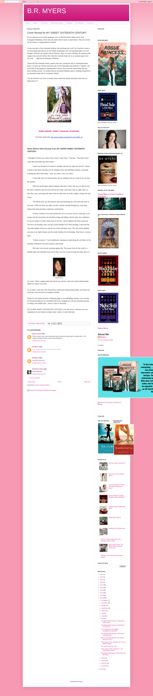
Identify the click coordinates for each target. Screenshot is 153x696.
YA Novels (44, 23)
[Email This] (52, 323)
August (103, 611)
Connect (90, 23)
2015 (101, 590)
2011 (101, 669)
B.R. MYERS (46, 11)
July (102, 613)
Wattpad (69, 23)
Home (27, 23)
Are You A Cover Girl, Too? (109, 646)
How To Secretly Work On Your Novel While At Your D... (112, 638)
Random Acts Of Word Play (117, 528)
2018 (101, 582)
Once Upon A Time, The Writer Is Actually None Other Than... (116, 546)
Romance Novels (57, 23)
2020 (101, 577)
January (104, 666)
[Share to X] (57, 323)
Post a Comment (35, 378)
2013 (101, 595)
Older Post (87, 382)
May (102, 618)
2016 (101, 587)
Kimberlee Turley (37, 369)
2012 (101, 598)
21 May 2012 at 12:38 (38, 352)
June (103, 616)
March (103, 660)
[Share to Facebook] (59, 323)
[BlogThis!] (54, 323)
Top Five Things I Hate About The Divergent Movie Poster (111, 540)
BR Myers (35, 346)
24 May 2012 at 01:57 (38, 374)
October (104, 605)
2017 (101, 585)
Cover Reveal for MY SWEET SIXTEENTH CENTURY (110, 630)
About (35, 23)
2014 (101, 593)
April (103, 658)
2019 (101, 580)
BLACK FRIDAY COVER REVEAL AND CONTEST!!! (117, 496)
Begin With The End (115, 517)
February (104, 663)
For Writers (80, 23)
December (104, 600)
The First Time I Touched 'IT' (117, 463)
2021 (101, 574)
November (104, 603)
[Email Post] (48, 323)
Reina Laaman (36, 334)
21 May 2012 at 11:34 (38, 340)
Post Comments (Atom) (43, 385)
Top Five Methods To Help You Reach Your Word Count (116, 486)
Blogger (80, 681)
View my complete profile (105, 340)
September (104, 608)
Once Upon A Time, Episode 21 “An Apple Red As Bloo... (112, 649)
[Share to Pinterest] (61, 323)
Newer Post (31, 382)
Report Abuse (103, 328)
